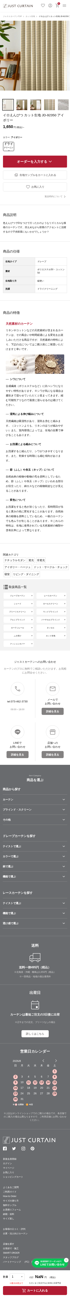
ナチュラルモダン (14, 560)
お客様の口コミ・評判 (14, 1229)
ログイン (50, 5)
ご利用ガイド (9, 1191)
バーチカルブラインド (50, 620)
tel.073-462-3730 (17, 701)
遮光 (31, 560)
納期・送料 (8, 1214)
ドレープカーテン (17, 596)
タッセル (50, 628)
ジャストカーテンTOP (12, 16)
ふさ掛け (17, 636)
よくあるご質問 (11, 1187)
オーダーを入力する (32, 161)
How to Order (9, 1196)
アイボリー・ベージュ (17, 567)
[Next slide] (56, 1060)
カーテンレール (17, 628)
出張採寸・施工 (11, 1248)
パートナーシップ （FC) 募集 (19, 1262)
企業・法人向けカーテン (15, 1233)
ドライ (8, 146)
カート (58, 3)
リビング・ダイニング (26, 574)
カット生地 (30, 16)
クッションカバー (17, 644)
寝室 (7, 574)
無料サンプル (9, 1205)
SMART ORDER (11, 1253)
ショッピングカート (13, 1177)
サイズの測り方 (11, 1200)
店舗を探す (8, 1244)
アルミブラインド (17, 620)
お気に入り (43, 5)
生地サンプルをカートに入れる (38, 175)
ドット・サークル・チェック (51, 567)
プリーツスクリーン (17, 612)
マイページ (8, 1168)
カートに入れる (37, 1290)
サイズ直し (8, 1218)
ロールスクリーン (50, 604)
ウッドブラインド (50, 612)
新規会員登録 (9, 1159)
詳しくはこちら (35, 1033)
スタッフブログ (11, 1257)
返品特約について (54, 196)
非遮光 (41, 560)
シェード (17, 604)
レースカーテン (50, 596)
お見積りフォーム (12, 1209)
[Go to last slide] (52, 1060)
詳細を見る (52, 711)
